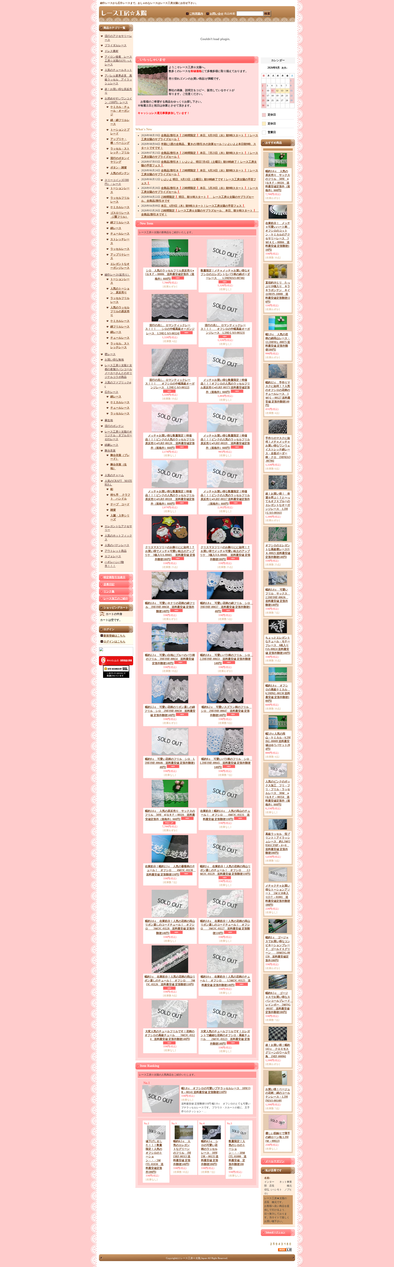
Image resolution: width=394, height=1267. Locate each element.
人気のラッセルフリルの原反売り (120, 311)
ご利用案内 (196, 13)
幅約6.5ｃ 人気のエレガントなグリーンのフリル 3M (182, 1153)
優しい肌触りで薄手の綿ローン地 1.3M (277, 1137)
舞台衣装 (110, 450)
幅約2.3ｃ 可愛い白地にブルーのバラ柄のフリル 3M (170, 659)
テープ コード (120, 504)
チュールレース (120, 233)
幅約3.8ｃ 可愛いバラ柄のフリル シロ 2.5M (226, 659)
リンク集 (109, 591)
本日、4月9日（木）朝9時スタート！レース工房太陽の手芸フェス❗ (203, 205)
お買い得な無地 (114, 359)
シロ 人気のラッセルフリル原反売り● (169, 275)
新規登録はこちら (114, 635)
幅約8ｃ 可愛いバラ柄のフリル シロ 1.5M (226, 763)
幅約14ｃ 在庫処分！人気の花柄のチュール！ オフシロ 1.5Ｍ (225, 981)
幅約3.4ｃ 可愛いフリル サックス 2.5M (277, 597)
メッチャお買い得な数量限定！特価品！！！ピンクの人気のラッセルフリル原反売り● (170, 441)
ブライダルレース (116, 45)
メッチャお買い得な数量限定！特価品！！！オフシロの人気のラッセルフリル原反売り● (225, 386)
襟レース (110, 354)
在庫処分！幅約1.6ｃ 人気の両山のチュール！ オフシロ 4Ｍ (225, 815)
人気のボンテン (120, 173)
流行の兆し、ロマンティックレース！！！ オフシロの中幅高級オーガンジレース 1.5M (225, 329)
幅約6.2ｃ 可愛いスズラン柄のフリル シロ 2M (226, 711)
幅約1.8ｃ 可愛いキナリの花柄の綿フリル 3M (170, 607)
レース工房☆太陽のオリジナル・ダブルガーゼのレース (118, 435)
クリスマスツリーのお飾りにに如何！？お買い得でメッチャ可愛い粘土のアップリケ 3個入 (170, 553)
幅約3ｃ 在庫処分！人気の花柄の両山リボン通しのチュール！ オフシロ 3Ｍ (170, 980)
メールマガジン (275, 1161)
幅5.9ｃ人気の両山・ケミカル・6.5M (277, 741)
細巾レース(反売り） (117, 274)
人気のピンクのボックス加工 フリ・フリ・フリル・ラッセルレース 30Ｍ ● (277, 793)
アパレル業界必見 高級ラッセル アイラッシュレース (118, 79)
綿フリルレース (120, 222)
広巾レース (111, 392)
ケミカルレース (120, 207)
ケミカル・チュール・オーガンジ (120, 110)
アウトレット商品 (116, 550)
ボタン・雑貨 (118, 167)
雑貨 (113, 509)
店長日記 (109, 584)
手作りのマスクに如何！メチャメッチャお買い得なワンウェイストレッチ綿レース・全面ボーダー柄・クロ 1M (277, 449)
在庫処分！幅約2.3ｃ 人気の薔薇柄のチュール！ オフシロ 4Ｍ (170, 870)
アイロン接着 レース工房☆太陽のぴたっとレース (118, 60)
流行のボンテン (114, 426)
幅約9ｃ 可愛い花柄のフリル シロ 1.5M (170, 763)
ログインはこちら (114, 641)
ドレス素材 (111, 51)
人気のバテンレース (117, 545)
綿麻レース (111, 444)
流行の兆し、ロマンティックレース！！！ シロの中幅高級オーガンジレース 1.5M (169, 329)
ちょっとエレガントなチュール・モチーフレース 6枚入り (277, 645)
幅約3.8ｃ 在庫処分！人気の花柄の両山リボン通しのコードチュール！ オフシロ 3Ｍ (225, 927)
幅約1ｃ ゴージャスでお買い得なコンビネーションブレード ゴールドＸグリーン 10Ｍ (277, 949)
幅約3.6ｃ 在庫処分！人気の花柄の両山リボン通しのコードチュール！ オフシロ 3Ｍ (170, 927)
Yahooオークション (275, 1232)
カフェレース (113, 556)
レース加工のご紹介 (116, 598)
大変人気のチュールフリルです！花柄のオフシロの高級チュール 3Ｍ (170, 1035)
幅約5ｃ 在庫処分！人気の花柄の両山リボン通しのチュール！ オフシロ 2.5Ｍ (225, 870)
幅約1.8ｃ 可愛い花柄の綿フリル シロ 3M (226, 607)
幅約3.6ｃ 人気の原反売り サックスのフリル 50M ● (170, 815)
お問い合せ (216, 13)
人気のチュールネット (118, 70)
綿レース (115, 228)
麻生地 (109, 420)
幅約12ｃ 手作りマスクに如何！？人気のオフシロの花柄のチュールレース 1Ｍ (277, 394)
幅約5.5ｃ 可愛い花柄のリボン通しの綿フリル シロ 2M (170, 711)
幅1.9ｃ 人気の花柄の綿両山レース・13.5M (277, 342)
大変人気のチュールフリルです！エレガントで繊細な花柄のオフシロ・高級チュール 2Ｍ (225, 1037)
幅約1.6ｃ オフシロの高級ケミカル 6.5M (277, 693)
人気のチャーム (114, 475)
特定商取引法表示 (114, 577)
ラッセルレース (120, 248)
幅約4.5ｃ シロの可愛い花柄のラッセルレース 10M (209, 1153)
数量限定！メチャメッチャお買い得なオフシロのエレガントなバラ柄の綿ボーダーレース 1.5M (225, 274)
